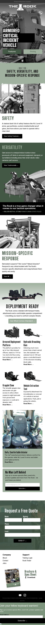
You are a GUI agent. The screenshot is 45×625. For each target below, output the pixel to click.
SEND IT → (22, 540)
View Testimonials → (11, 165)
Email (6, 531)
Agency (25, 516)
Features (12, 51)
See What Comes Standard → (22, 321)
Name (7, 516)
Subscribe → (22, 488)
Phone (7, 524)
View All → (7, 276)
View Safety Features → (12, 136)
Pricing (33, 51)
